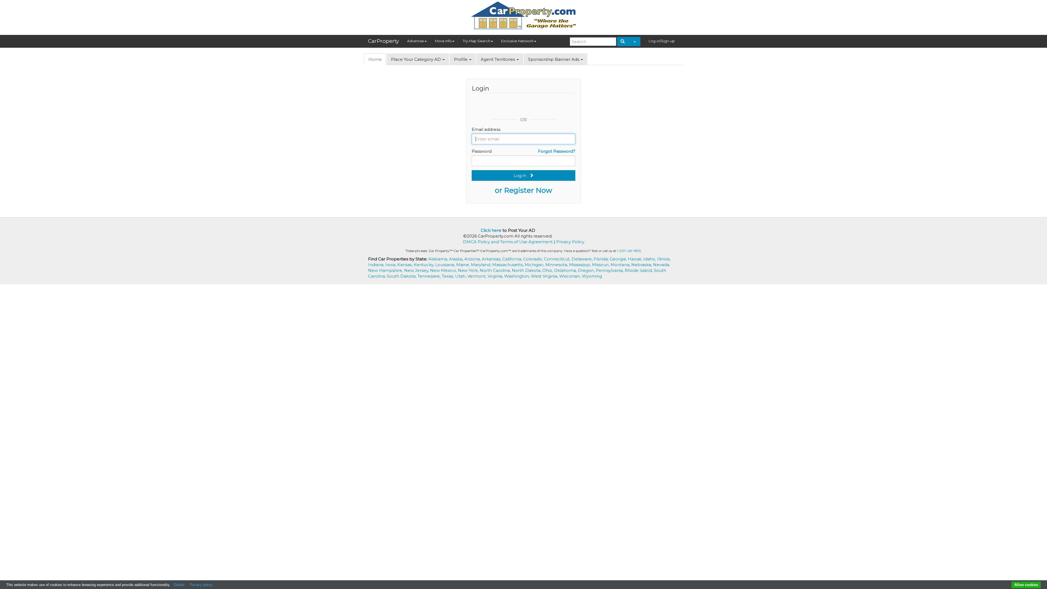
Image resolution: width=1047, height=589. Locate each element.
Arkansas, (492, 259)
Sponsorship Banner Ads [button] (554, 59)
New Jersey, (417, 270)
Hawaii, (635, 259)
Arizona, (473, 259)
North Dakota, (527, 270)
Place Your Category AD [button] (416, 59)
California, (512, 259)
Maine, (463, 264)
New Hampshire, (386, 270)
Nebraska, (642, 264)
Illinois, (663, 259)
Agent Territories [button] (498, 59)
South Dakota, (402, 276)
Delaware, (582, 259)
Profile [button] (461, 59)
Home (375, 59)
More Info (443, 41)
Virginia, (496, 276)
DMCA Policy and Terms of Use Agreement (508, 241)
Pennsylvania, (610, 270)
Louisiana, (445, 264)
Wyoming (592, 276)
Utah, (461, 276)
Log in (521, 175)
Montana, (620, 264)
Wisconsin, (570, 276)
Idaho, (650, 259)
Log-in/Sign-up (662, 41)
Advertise (415, 41)
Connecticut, (557, 259)
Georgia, (619, 259)
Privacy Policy (570, 241)
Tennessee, (429, 276)
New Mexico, (444, 270)
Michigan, (535, 264)
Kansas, (405, 264)
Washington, (517, 276)
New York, (469, 270)
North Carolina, (496, 270)
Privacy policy (201, 585)
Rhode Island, (639, 270)
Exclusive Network (517, 41)
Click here (491, 230)
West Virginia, (545, 276)
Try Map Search (476, 41)
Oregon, (587, 270)
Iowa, (391, 264)
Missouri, (601, 264)
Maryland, (481, 264)
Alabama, (438, 259)
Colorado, (533, 259)
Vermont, (477, 276)
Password (482, 151)
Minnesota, (557, 264)
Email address (486, 129)
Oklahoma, (566, 270)
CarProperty (383, 41)
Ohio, (548, 270)
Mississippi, (580, 264)
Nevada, (661, 264)
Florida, (602, 259)
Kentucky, (424, 264)
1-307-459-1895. (629, 251)
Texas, (448, 276)
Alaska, (456, 259)
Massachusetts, (508, 264)
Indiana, (376, 264)
